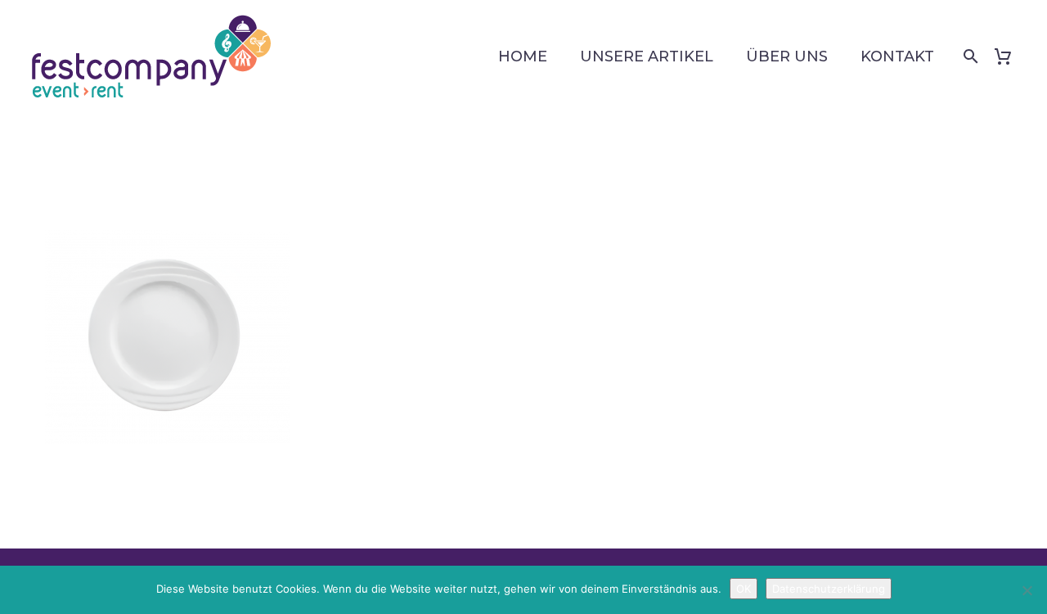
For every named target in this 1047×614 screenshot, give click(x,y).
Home (522, 56)
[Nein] (1026, 590)
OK (743, 588)
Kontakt (897, 56)
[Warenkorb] (1009, 56)
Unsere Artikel (646, 56)
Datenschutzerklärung (828, 588)
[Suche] (967, 56)
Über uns (787, 56)
